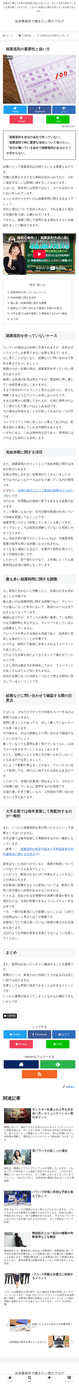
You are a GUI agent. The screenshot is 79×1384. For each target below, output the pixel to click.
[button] (71, 725)
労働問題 (11, 1016)
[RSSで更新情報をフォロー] (39, 1074)
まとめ (14, 318)
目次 (32, 284)
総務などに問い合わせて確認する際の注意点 (36, 308)
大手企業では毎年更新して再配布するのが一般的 (38, 313)
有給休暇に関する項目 (23, 297)
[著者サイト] (21, 1064)
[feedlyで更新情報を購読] (57, 1064)
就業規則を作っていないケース (28, 292)
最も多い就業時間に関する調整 (28, 302)
